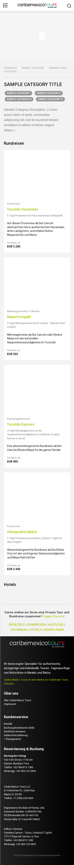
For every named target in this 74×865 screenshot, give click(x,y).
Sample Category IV (50, 99)
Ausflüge (55, 624)
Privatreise (13, 204)
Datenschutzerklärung (16, 735)
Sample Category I (18, 93)
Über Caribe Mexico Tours (17, 700)
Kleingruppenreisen (18, 419)
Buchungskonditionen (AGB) (19, 727)
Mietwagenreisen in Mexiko (23, 311)
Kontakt (8, 723)
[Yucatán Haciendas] (37, 174)
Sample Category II (49, 93)
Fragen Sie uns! (53, 616)
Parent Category (33, 67)
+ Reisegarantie (12, 739)
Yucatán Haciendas (22, 209)
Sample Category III (19, 99)
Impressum (10, 704)
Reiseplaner (54, 630)
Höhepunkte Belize (22, 532)
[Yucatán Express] (37, 390)
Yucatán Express (20, 424)
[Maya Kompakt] (37, 282)
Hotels (10, 584)
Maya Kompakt (19, 317)
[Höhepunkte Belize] (37, 497)
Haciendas (19, 630)
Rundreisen (14, 143)
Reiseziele (10, 67)
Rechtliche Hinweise (14, 731)
